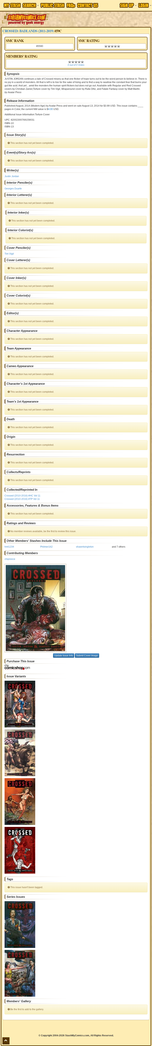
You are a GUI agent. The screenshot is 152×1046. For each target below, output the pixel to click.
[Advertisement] (101, 19)
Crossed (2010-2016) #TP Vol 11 (22, 499)
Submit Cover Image (87, 655)
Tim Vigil (9, 253)
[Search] (31, 5)
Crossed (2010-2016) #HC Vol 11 (22, 495)
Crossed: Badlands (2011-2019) (28, 30)
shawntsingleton (85, 546)
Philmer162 (46, 546)
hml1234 (9, 546)
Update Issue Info (63, 655)
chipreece (10, 559)
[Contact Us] (87, 5)
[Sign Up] (128, 5)
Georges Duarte (13, 188)
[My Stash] (12, 5)
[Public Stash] (53, 5)
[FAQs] (71, 5)
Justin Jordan (12, 176)
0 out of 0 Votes (76, 65)
